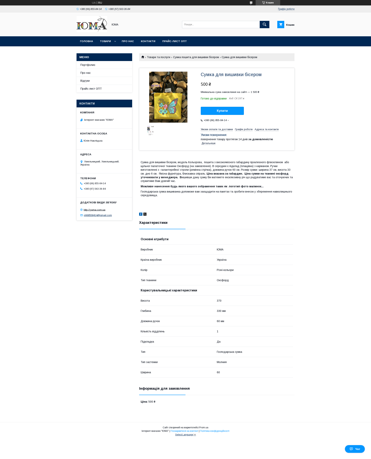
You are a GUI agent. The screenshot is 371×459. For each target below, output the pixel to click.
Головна (86, 41)
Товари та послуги (158, 57)
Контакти (148, 41)
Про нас (128, 41)
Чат (357, 449)
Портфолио (87, 64)
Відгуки (85, 80)
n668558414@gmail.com (98, 215)
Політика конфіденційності (214, 431)
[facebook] (140, 214)
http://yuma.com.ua (94, 209)
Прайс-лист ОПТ (174, 41)
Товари (105, 41)
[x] (144, 214)
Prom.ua (203, 427)
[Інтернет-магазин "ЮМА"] (92, 31)
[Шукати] (264, 24)
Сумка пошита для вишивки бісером (196, 57)
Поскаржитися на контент (184, 431)
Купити (222, 110)
